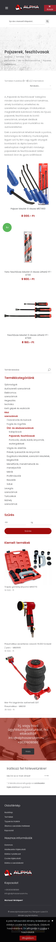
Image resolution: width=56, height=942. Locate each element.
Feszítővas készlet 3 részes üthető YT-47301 (28, 337)
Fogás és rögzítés (16, 423)
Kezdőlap (8, 57)
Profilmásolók (14, 475)
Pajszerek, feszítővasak (22, 435)
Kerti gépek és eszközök (17, 408)
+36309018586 (28, 742)
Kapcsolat (9, 830)
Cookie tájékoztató (12, 858)
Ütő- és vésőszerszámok (29, 60)
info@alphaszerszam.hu (27, 738)
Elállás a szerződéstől (13, 863)
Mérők (10, 471)
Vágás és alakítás (16, 448)
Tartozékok (10, 496)
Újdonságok (10, 384)
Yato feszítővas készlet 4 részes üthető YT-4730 (28, 273)
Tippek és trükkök (12, 821)
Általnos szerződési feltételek (17, 826)
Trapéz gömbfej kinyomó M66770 (20, 586)
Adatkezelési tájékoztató (15, 849)
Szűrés (28, 531)
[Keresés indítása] (49, 370)
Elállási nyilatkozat (12, 854)
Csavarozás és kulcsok (19, 419)
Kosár (50, 9)
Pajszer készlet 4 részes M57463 (28, 208)
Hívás (28, 751)
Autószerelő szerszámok (17, 388)
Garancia (8, 845)
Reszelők (11, 479)
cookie (43, 928)
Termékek (20, 57)
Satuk (10, 484)
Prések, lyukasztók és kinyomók (23, 452)
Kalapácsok (15, 431)
